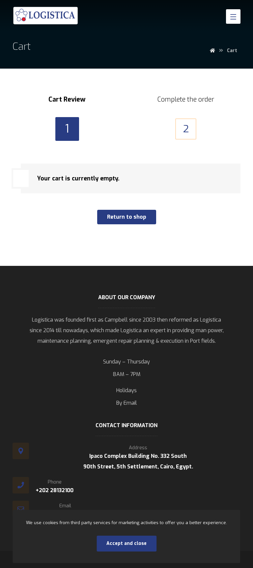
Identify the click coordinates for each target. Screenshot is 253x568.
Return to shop (126, 216)
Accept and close (126, 543)
